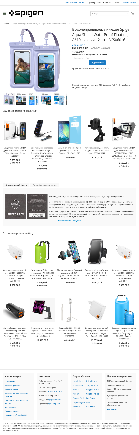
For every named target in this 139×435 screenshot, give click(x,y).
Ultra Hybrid (91, 381)
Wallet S (76, 406)
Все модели (112, 409)
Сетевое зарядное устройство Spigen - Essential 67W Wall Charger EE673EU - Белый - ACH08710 (124, 275)
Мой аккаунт (10, 407)
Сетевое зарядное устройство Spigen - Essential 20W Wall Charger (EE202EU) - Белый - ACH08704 (15, 275)
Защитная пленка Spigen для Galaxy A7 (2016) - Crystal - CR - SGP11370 (69, 150)
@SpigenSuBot (55, 399)
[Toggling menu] (4, 13)
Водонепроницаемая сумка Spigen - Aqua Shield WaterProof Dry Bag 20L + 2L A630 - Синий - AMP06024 (124, 333)
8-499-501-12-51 (55, 391)
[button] (21, 98)
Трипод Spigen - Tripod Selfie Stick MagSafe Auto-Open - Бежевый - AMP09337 (69, 332)
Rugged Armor (92, 389)
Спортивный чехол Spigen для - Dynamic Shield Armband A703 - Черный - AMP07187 (96, 274)
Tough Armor (92, 385)
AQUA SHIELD (78, 45)
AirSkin (76, 394)
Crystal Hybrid (92, 394)
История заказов (12, 411)
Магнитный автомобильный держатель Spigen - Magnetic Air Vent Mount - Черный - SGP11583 (69, 274)
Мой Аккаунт (71, 2)
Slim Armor (78, 385)
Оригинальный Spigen (16, 185)
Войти (81, 2)
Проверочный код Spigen (16, 415)
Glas (88, 402)
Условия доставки (12, 385)
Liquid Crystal (79, 402)
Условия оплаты (12, 389)
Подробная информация (44, 185)
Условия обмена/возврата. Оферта (17, 395)
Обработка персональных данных (16, 401)
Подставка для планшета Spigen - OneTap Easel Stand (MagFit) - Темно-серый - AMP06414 (42, 332)
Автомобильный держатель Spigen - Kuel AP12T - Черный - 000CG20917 (97, 150)
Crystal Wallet (79, 398)
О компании (10, 381)
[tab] (16, 185)
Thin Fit (76, 389)
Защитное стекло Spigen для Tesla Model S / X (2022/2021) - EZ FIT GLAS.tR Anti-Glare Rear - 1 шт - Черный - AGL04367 (124, 153)
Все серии (90, 406)
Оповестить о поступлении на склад (89, 54)
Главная (6, 24)
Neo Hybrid (78, 381)
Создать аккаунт (129, 2)
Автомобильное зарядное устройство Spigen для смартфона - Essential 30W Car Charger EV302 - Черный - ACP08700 (15, 333)
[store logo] (26, 13)
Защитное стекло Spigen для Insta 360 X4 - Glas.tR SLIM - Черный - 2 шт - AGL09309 (15, 151)
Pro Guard (90, 398)
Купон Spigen (54, 403)
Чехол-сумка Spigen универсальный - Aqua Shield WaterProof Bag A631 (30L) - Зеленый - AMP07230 (42, 274)
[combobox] (109, 13)
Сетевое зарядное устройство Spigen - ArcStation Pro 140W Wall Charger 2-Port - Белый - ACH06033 (97, 332)
